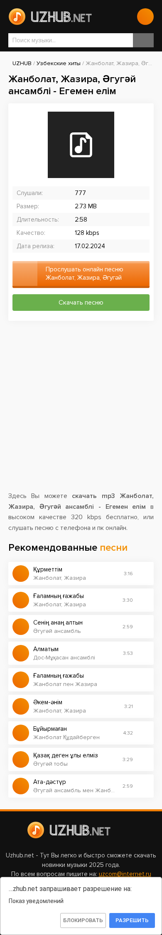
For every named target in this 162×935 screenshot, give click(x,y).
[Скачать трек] (143, 573)
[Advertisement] (81, 410)
